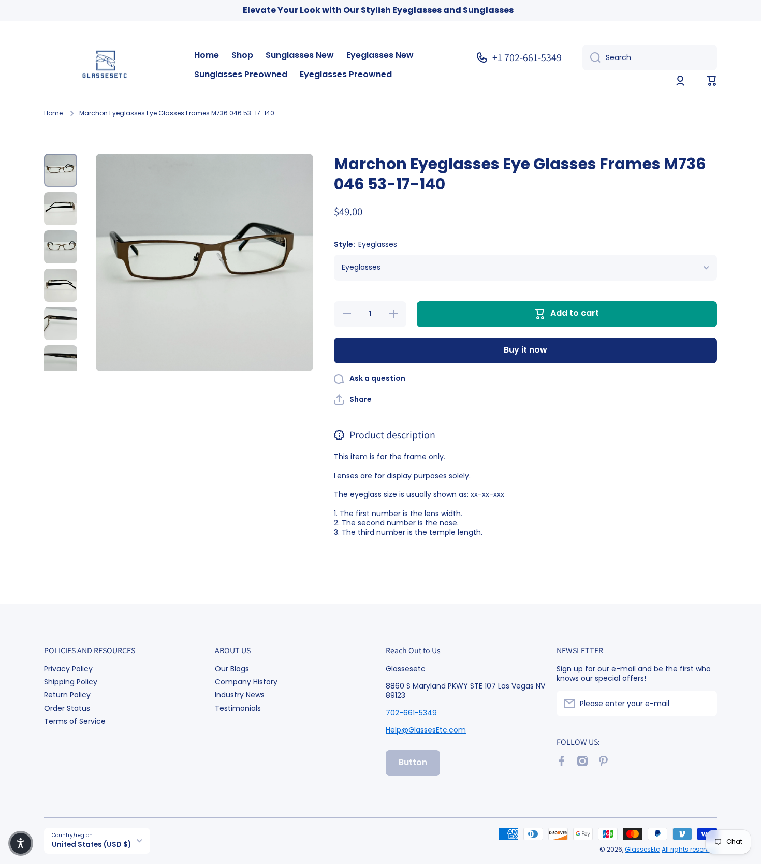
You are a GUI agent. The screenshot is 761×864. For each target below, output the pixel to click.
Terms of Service (75, 721)
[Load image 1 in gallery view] (60, 170)
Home (53, 113)
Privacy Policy (68, 668)
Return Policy (67, 694)
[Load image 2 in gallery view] (60, 208)
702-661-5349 (411, 713)
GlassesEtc (642, 849)
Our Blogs (232, 668)
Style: (365, 245)
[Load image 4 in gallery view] (60, 285)
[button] (712, 81)
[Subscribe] (704, 703)
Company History (246, 681)
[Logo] (108, 65)
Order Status (67, 708)
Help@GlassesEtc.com (426, 730)
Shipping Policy (70, 681)
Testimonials (238, 708)
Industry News (240, 694)
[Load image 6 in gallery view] (60, 361)
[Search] (591, 57)
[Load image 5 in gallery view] (60, 323)
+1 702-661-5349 (527, 57)
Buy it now (525, 350)
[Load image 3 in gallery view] (60, 246)
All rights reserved (689, 849)
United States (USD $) (91, 845)
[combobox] (649, 57)
